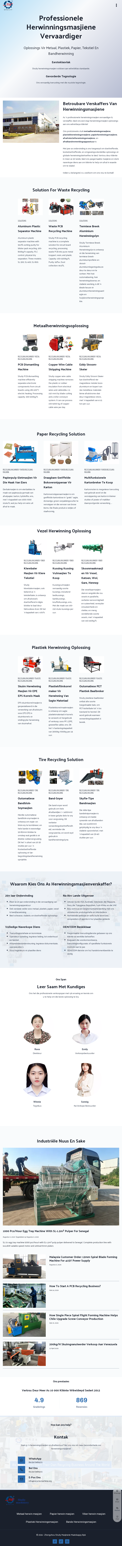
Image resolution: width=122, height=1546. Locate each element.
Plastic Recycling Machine (29, 679)
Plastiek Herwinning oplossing (61, 647)
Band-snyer (56, 798)
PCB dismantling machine (28, 367)
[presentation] (30, 207)
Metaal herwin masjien (29, 1513)
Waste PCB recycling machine (60, 228)
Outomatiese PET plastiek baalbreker (91, 688)
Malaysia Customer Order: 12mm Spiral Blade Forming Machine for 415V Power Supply (83, 1258)
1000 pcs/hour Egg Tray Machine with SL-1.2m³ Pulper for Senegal (46, 1230)
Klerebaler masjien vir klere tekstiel (34, 573)
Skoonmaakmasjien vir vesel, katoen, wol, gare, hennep (92, 575)
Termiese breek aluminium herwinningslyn (89, 231)
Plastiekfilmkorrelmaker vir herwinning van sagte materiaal (60, 693)
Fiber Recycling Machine (34, 561)
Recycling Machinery (26, 356)
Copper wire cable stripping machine (61, 367)
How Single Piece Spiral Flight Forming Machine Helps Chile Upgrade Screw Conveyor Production (83, 1316)
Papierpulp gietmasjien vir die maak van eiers (20, 480)
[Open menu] (116, 5)
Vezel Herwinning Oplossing (64, 531)
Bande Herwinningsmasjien (81, 1521)
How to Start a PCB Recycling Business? (75, 1286)
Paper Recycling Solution (61, 434)
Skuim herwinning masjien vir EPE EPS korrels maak (29, 691)
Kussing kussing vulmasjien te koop (63, 573)
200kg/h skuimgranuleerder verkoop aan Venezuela (83, 1344)
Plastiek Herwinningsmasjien (42, 1521)
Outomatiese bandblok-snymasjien (26, 803)
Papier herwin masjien (62, 1513)
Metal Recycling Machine (28, 357)
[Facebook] (55, 1541)
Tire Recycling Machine (28, 791)
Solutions (22, 220)
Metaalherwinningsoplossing (61, 325)
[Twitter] (61, 1541)
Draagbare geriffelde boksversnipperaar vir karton (57, 482)
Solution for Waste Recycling (61, 190)
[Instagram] (67, 1541)
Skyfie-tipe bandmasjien (87, 800)
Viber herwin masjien (93, 1513)
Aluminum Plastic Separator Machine (29, 228)
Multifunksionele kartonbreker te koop (98, 480)
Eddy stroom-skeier (88, 367)
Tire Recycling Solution (61, 759)
